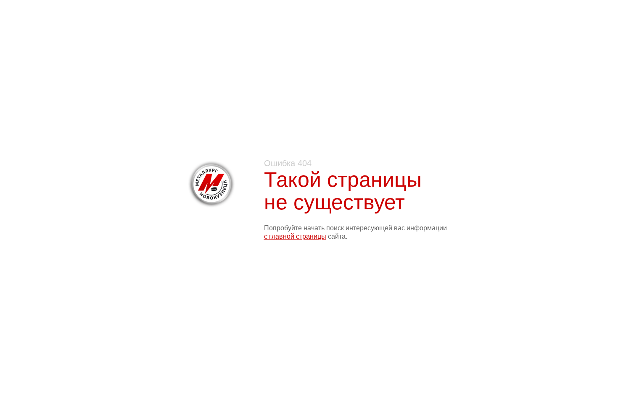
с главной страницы (295, 236)
